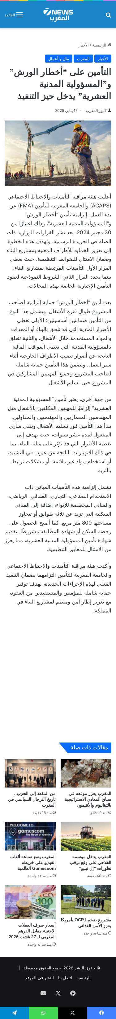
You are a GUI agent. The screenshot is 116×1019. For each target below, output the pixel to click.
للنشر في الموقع (39, 977)
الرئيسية (100, 45)
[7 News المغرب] (58, 14)
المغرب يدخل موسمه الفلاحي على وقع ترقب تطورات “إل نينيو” (90, 862)
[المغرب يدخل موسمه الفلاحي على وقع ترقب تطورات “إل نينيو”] (86, 836)
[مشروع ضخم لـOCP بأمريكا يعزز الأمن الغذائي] (86, 899)
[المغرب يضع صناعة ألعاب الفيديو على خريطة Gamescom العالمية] (30, 836)
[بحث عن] (108, 17)
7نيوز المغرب (96, 110)
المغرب (83, 58)
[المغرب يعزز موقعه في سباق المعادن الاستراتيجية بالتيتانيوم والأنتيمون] (86, 773)
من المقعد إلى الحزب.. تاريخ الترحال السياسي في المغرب (32, 799)
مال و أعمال (58, 58)
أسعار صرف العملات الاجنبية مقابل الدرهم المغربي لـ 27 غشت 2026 (32, 931)
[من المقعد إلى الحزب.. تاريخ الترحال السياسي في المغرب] (30, 773)
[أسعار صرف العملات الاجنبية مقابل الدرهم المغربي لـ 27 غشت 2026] (30, 902)
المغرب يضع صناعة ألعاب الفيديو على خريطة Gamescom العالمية (33, 862)
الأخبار (84, 45)
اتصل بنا (65, 977)
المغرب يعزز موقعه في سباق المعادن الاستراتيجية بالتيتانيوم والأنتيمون (88, 799)
